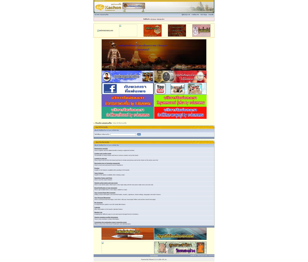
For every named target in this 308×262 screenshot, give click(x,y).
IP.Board (151, 259)
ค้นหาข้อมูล (204, 14)
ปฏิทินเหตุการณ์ (186, 14)
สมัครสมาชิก (160, 19)
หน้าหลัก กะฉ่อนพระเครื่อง (102, 14)
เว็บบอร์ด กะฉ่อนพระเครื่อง (103, 123)
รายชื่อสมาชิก (195, 14)
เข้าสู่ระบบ (153, 19)
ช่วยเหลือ (211, 14)
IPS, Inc (164, 259)
